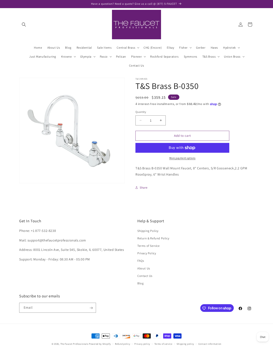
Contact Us (144, 276)
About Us (143, 268)
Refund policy (122, 343)
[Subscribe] (91, 308)
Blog (140, 283)
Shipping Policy (147, 231)
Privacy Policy (146, 253)
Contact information (209, 343)
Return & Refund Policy (153, 238)
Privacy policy (142, 343)
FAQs (140, 261)
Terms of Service (148, 246)
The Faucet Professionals (74, 343)
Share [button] (144, 187)
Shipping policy (185, 343)
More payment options (182, 158)
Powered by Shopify (100, 343)
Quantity (140, 112)
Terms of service (163, 343)
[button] (24, 24)
